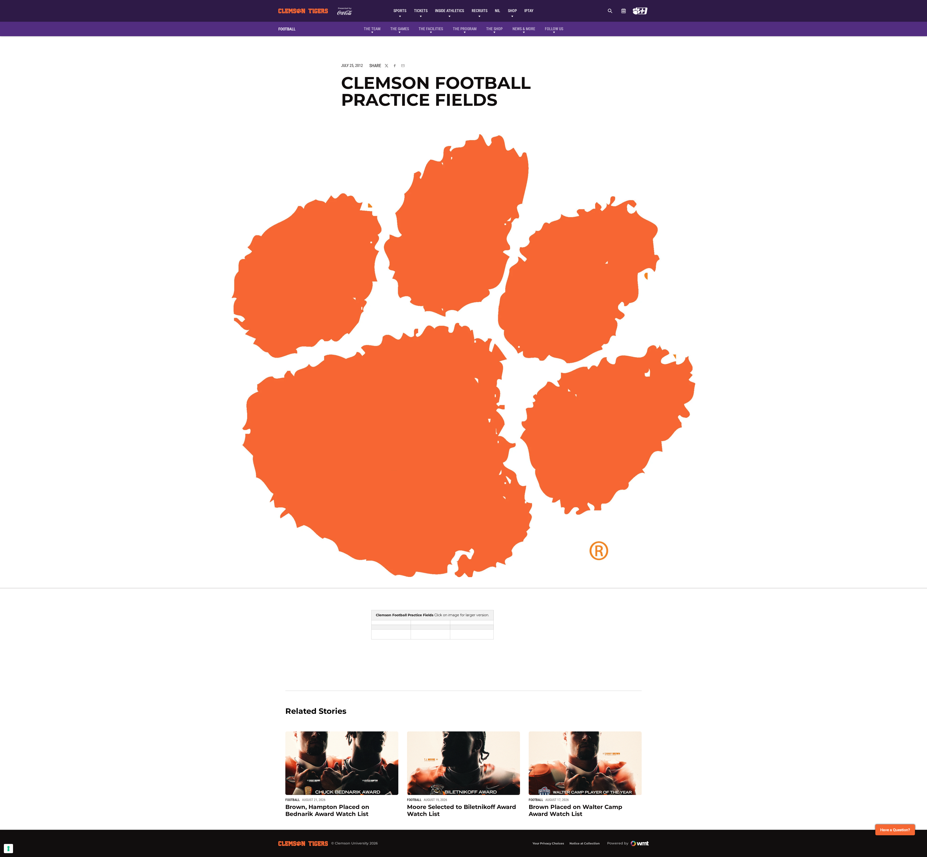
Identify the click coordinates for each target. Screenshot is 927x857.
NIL (497, 10)
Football (292, 800)
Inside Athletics (449, 10)
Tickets (421, 10)
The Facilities (431, 29)
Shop (512, 10)
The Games (399, 29)
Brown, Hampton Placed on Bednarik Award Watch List (327, 810)
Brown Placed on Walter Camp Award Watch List (575, 810)
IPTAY (529, 10)
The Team (372, 29)
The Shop (494, 29)
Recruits (479, 10)
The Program (465, 29)
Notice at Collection (584, 843)
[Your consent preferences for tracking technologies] (8, 848)
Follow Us (554, 29)
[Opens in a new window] (640, 11)
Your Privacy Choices (548, 843)
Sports (399, 10)
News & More (524, 29)
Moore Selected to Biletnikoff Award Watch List (461, 810)
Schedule (623, 11)
